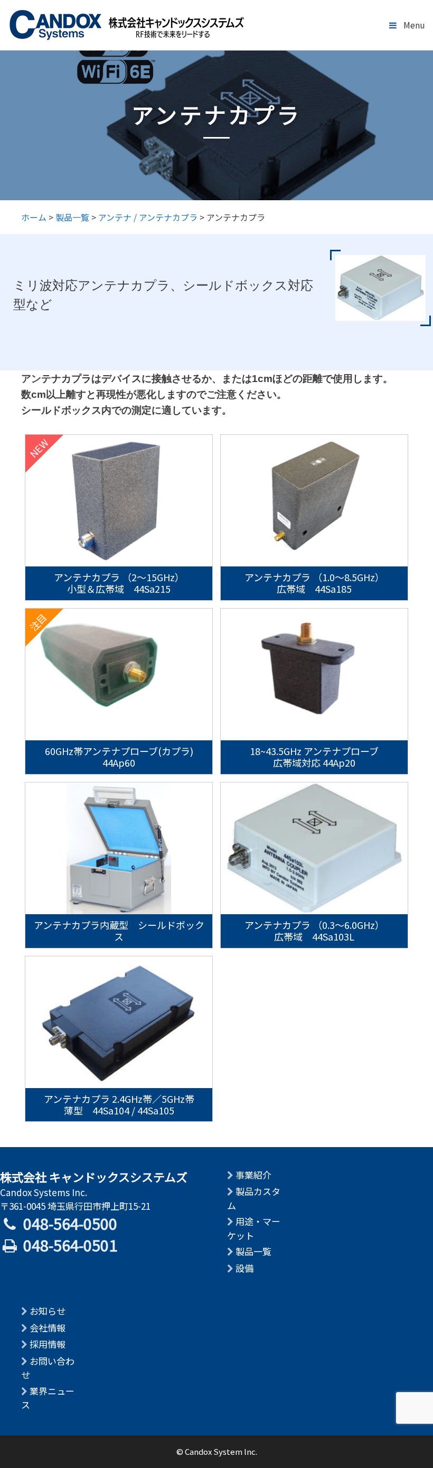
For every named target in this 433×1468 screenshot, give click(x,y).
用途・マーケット (253, 1228)
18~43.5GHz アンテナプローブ (314, 756)
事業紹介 (253, 1174)
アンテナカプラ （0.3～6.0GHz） (314, 930)
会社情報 (47, 1327)
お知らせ (47, 1310)
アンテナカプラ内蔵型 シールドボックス (119, 930)
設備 (244, 1268)
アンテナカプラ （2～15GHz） (119, 582)
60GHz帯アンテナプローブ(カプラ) (119, 756)
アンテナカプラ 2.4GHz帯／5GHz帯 (119, 1104)
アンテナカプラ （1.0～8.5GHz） (314, 582)
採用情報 (47, 1343)
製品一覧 (253, 1251)
